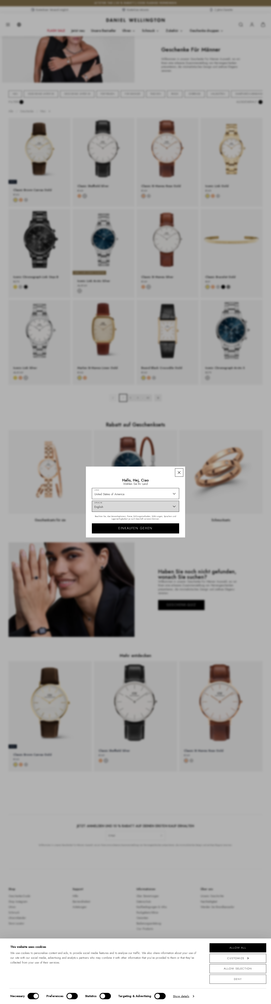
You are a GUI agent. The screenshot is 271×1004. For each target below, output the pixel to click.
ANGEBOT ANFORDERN (164, 538)
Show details (181, 996)
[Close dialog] (204, 456)
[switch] (72, 996)
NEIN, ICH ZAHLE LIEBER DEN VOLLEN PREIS (163, 551)
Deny (238, 979)
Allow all (238, 948)
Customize (235, 958)
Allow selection (238, 968)
